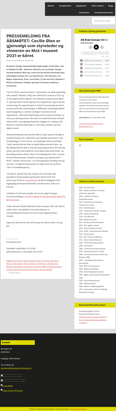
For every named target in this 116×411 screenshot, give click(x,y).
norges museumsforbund (17, 269)
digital (33, 264)
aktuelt (20, 261)
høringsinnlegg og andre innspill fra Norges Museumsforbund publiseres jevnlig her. (93, 320)
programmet (31, 180)
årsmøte (55, 261)
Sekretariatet (15, 273)
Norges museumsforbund (9, 10)
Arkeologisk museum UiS (34, 261)
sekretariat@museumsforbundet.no (16, 368)
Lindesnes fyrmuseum (32, 266)
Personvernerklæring (78, 409)
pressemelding (46, 269)
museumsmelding (54, 266)
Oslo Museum (34, 269)
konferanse (53, 264)
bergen (10, 264)
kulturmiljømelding (15, 266)
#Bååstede (11, 261)
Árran (48, 261)
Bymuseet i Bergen (22, 264)
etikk (40, 264)
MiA (44, 266)
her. (28, 167)
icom (45, 264)
